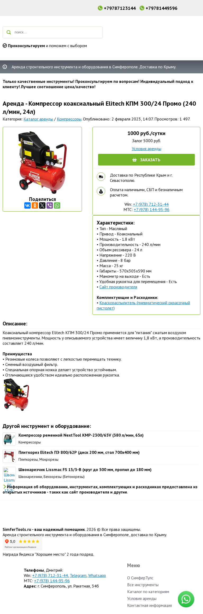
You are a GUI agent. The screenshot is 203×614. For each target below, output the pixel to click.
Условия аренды (146, 148)
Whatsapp (97, 575)
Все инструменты (143, 584)
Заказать (150, 159)
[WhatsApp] (57, 205)
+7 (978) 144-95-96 (151, 209)
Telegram (78, 575)
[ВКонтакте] (27, 205)
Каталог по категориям (148, 591)
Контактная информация (149, 605)
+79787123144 (120, 8)
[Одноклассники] (35, 205)
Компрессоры (69, 119)
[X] (42, 205)
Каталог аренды (38, 119)
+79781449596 (161, 8)
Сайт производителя (118, 286)
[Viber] (50, 205)
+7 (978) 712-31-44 (151, 204)
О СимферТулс (140, 577)
